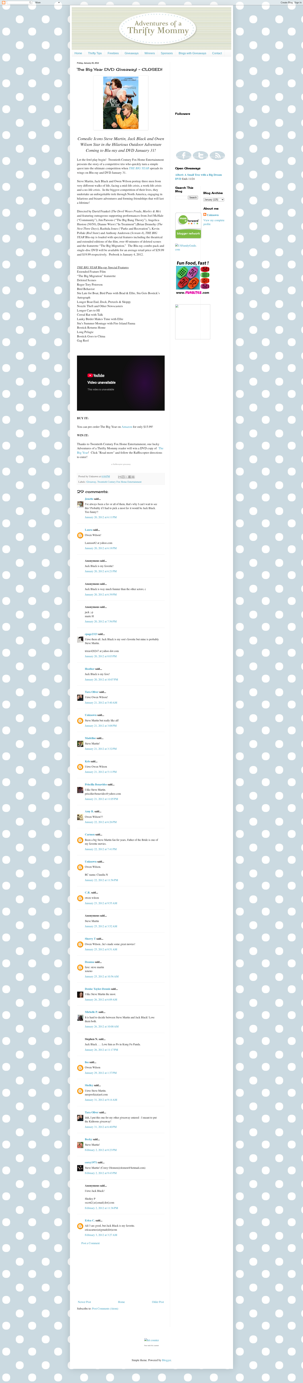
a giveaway (121, 464)
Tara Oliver (92, 692)
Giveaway (91, 481)
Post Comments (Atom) (105, 1308)
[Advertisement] (121, 1272)
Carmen (90, 834)
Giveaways (132, 53)
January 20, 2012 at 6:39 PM (101, 594)
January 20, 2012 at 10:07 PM (101, 679)
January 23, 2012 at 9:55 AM (101, 903)
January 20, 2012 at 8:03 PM (101, 656)
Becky (88, 1139)
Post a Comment (90, 1243)
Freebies (113, 53)
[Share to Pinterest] (133, 477)
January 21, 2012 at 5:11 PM (101, 772)
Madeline (90, 738)
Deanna (89, 962)
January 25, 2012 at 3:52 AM (101, 926)
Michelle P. (91, 1012)
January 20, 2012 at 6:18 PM (101, 548)
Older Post (158, 1302)
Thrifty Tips (95, 53)
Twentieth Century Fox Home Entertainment (119, 481)
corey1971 (91, 1162)
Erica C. (90, 1220)
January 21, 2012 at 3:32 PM (101, 748)
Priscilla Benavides (96, 784)
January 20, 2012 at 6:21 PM (101, 571)
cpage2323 (91, 634)
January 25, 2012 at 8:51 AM (101, 949)
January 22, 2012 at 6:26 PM (101, 822)
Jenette (89, 499)
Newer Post (84, 1302)
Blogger (166, 1360)
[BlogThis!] (123, 477)
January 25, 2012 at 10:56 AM (102, 976)
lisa (87, 1062)
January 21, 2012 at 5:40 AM (101, 702)
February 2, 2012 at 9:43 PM (101, 1173)
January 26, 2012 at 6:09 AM (101, 999)
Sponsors (167, 53)
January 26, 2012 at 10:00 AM (102, 1026)
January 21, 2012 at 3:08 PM (101, 725)
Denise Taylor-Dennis (97, 989)
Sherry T (90, 939)
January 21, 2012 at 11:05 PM (101, 799)
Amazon (127, 426)
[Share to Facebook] (130, 477)
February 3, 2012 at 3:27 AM (101, 1235)
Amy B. (89, 811)
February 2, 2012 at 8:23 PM (101, 1150)
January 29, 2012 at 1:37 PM (101, 1073)
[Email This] (120, 477)
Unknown (91, 715)
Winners (149, 53)
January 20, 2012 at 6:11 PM (101, 517)
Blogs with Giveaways (192, 53)
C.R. (87, 892)
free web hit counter (151, 1345)
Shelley (89, 1085)
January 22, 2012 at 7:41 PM (101, 849)
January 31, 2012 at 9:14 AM (101, 1099)
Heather (90, 669)
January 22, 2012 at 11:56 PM (101, 880)
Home (78, 53)
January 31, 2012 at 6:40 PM (101, 1127)
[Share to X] (126, 477)
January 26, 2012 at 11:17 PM (101, 1049)
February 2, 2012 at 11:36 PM (101, 1208)
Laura (88, 530)
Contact (217, 53)
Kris (87, 761)
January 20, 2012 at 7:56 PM (101, 621)
